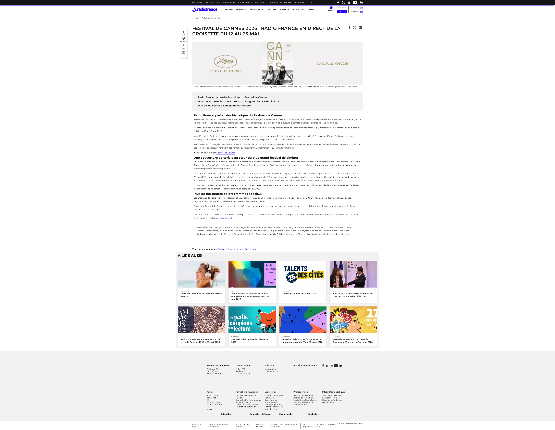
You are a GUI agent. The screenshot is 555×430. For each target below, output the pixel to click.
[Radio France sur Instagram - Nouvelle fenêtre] (349, 2)
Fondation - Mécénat (260, 414)
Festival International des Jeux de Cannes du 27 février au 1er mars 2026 (353, 340)
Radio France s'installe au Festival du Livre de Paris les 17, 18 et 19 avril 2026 (200, 340)
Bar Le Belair (328, 402)
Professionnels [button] (257, 10)
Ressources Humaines (218, 365)
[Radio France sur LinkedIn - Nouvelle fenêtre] (341, 365)
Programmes (235, 249)
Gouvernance (270, 400)
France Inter (197, 2)
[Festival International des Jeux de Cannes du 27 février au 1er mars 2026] (353, 319)
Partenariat (251, 249)
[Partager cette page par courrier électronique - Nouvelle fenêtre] (360, 28)
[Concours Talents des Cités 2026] (302, 274)
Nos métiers (212, 371)
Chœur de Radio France (247, 404)
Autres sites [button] (299, 2)
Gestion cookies (259, 425)
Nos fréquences (307, 425)
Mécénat (271, 10)
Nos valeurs (269, 398)
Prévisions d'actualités (303, 402)
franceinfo (210, 2)
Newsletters (341, 8)
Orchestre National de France (246, 396)
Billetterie (354, 8)
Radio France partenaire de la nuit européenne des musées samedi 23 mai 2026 (250, 296)
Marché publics (300, 404)
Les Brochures (271, 371)
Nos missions (270, 402)
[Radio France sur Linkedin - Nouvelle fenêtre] (361, 2)
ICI (218, 2)
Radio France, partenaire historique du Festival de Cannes (232, 97)
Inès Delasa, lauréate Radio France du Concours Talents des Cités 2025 (353, 295)
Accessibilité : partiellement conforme (284, 425)
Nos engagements (273, 404)
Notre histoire (270, 409)
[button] (331, 8)
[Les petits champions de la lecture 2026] (252, 319)
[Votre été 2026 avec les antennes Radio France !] (201, 274)
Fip (256, 2)
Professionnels (300, 392)
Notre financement (273, 407)
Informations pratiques (333, 392)
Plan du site (320, 425)
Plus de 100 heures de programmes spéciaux (224, 105)
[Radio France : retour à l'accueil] (205, 10)
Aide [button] (183, 34)
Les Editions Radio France (305, 400)
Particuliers (313, 414)
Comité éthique (243, 373)
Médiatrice (241, 371)
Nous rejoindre (214, 373)
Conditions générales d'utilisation (218, 425)
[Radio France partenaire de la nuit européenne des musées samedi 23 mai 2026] (252, 274)
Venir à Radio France (332, 395)
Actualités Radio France (305, 365)
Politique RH (213, 369)
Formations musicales (247, 392)
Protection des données (242, 425)
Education (226, 414)
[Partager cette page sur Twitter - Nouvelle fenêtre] (354, 28)
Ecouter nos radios (331, 398)
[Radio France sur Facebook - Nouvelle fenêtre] (338, 2)
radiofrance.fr (226, 218)
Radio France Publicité (304, 398)
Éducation (284, 10)
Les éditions (354, 11)
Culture (221, 249)
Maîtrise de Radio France (247, 407)
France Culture (229, 2)
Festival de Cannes (225, 152)
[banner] (277, 2)
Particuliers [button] (241, 10)
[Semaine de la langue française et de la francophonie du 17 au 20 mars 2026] (302, 319)
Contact (183, 55)
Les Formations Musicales (280, 2)
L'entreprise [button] (227, 10)
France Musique (245, 2)
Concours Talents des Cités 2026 (299, 293)
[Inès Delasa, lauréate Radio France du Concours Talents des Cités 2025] (353, 274)
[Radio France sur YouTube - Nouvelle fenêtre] (355, 2)
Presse (311, 10)
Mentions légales (196, 425)
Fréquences (183, 41)
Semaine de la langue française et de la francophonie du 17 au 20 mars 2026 (302, 340)
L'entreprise (270, 392)
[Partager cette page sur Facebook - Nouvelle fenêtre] (349, 28)
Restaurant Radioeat (332, 400)
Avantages (342, 11)
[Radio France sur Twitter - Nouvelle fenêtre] (343, 2)
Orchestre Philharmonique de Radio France (248, 401)
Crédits (331, 424)
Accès (183, 48)
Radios (210, 392)
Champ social (298, 10)
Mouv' (263, 2)
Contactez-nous (243, 365)
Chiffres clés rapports (274, 395)
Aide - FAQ (241, 369)
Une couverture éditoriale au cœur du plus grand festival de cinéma (238, 101)
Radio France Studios (303, 395)
